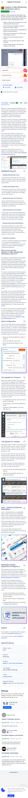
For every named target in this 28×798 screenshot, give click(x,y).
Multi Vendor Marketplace (16, 663)
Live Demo (7, 87)
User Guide (20, 87)
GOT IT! (11, 795)
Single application (7, 676)
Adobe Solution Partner (6, 75)
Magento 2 (6, 663)
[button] (2, 2)
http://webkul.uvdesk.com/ (14, 633)
